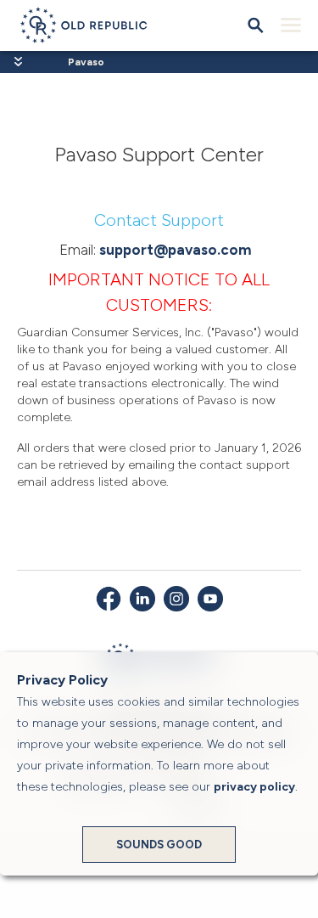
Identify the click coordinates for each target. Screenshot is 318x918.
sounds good (159, 844)
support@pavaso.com (175, 249)
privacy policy (254, 787)
